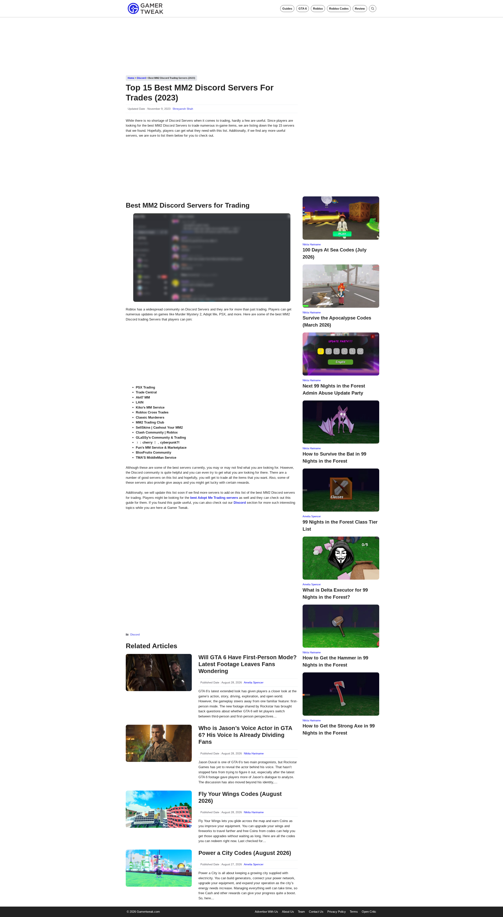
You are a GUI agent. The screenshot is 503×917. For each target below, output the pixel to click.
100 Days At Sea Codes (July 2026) (334, 253)
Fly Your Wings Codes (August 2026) (240, 797)
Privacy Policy (336, 911)
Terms (354, 911)
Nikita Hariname (254, 753)
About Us (288, 911)
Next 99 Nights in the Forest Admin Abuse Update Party (334, 389)
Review (360, 8)
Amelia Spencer (253, 682)
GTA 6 (302, 8)
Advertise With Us (266, 911)
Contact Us (316, 911)
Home (131, 78)
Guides (287, 8)
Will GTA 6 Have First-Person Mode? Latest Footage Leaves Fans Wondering (247, 664)
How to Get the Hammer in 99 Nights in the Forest (335, 661)
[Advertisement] (251, 44)
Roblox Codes (339, 8)
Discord (141, 78)
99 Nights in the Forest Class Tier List (340, 525)
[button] (372, 8)
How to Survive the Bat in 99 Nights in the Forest (334, 457)
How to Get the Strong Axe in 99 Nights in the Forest (339, 729)
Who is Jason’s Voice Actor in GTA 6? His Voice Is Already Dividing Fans (245, 735)
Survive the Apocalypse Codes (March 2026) (337, 321)
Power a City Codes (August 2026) (244, 853)
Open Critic (369, 911)
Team (301, 911)
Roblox (318, 8)
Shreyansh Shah (183, 108)
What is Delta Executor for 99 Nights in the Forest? (335, 593)
